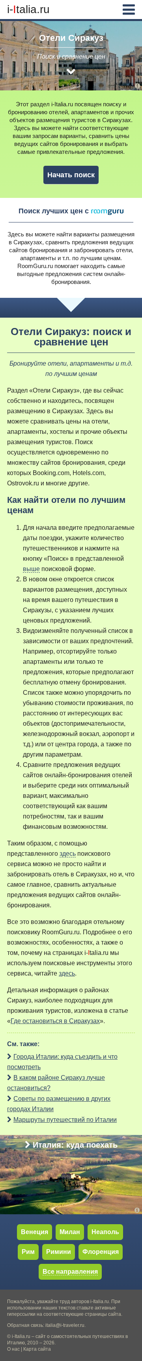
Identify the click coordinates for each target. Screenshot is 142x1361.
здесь (68, 853)
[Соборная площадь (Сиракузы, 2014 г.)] (137, 85)
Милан (70, 1232)
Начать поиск (71, 175)
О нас (13, 1349)
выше (31, 568)
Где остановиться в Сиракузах (55, 1021)
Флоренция (100, 1251)
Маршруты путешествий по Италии (65, 1119)
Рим (28, 1251)
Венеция (34, 1232)
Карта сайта (37, 1349)
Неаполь (105, 1232)
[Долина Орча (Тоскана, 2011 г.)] (138, 1210)
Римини (58, 1251)
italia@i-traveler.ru (64, 1325)
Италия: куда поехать (75, 1145)
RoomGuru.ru (35, 266)
